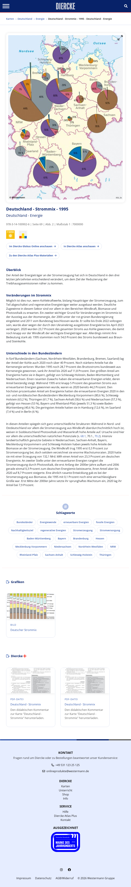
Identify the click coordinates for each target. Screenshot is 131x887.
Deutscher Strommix (23, 630)
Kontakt (66, 820)
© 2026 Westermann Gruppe (96, 878)
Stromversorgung (110, 530)
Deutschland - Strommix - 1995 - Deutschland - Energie (80, 18)
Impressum (23, 878)
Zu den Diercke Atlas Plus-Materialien (31, 255)
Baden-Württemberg (39, 538)
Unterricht (65, 790)
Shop (65, 794)
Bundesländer (25, 522)
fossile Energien (105, 522)
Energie (40, 18)
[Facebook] (69, 869)
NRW (113, 546)
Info (65, 798)
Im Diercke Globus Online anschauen (30, 246)
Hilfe (65, 812)
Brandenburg (81, 538)
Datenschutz (43, 878)
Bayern (62, 538)
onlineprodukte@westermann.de (67, 771)
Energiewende (48, 522)
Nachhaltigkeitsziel (22, 530)
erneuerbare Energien (76, 522)
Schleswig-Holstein (81, 554)
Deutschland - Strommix (25, 704)
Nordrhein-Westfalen (90, 546)
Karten (10, 18)
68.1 (83, 436)
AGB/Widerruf (65, 878)
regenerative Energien (53, 530)
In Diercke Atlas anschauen (80, 246)
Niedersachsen (62, 546)
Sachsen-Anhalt (54, 554)
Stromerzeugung (83, 530)
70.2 (97, 436)
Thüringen (105, 554)
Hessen (100, 538)
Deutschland (25, 18)
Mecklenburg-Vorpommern (31, 546)
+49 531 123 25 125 (67, 765)
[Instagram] (61, 869)
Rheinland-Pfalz (29, 554)
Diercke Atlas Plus (65, 816)
